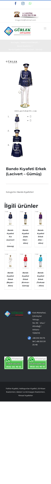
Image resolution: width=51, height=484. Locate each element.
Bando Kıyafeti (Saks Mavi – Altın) (25, 236)
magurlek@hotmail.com (26, 20)
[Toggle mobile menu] (45, 28)
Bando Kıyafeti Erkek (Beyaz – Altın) (10, 279)
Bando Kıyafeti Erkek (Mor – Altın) (40, 236)
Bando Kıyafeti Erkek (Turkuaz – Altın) (40, 279)
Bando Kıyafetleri (25, 192)
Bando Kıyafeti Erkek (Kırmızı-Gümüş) (25, 279)
